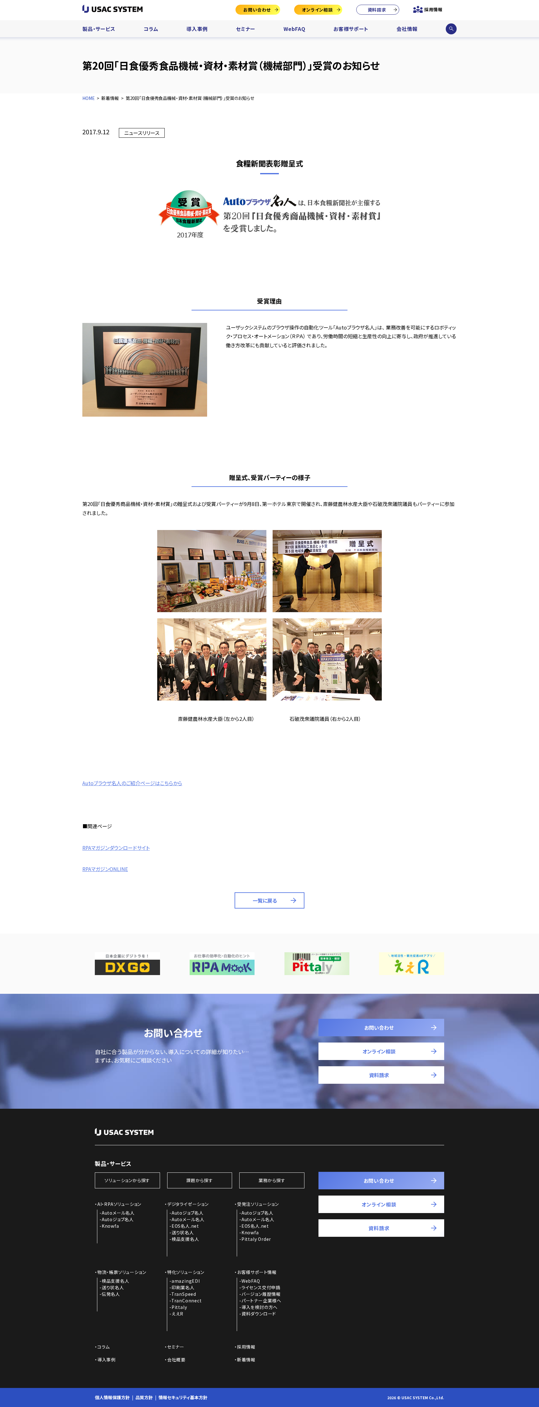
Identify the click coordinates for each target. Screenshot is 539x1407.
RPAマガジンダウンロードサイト (116, 847)
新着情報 (246, 1359)
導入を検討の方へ (259, 1307)
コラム (150, 28)
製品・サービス (98, 28)
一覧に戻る (265, 900)
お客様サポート (350, 28)
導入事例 (197, 28)
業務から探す (272, 1180)
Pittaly (179, 1307)
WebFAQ (294, 28)
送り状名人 (183, 1232)
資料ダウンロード (258, 1313)
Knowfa (110, 1226)
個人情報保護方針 (112, 1397)
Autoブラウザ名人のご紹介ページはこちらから (132, 783)
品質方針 (144, 1397)
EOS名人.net (185, 1226)
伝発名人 (111, 1294)
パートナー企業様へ (261, 1300)
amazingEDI (186, 1281)
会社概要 (176, 1359)
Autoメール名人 (118, 1213)
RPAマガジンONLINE (105, 869)
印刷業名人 (183, 1287)
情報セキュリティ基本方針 (182, 1397)
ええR (177, 1313)
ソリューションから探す (127, 1180)
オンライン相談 (317, 10)
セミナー (245, 28)
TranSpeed (183, 1294)
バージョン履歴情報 (261, 1294)
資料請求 (377, 10)
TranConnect (186, 1300)
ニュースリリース (141, 132)
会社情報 (406, 28)
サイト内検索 (451, 28)
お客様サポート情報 (257, 1272)
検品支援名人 (185, 1239)
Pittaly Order (256, 1239)
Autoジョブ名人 (118, 1219)
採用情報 (433, 9)
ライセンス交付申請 (260, 1287)
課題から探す (199, 1180)
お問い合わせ (257, 10)
